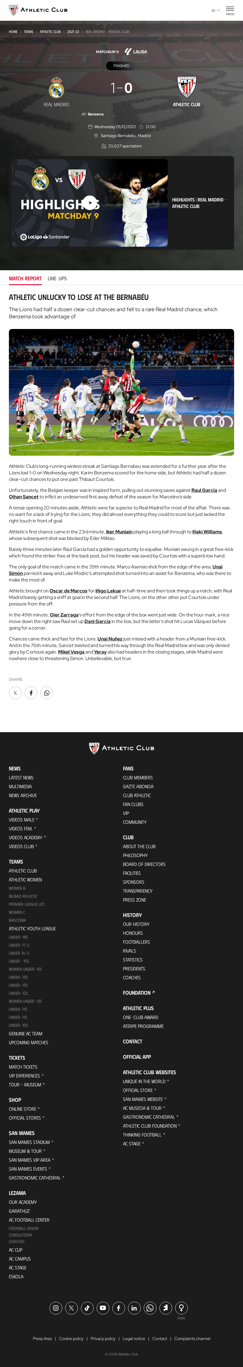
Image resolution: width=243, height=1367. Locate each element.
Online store (22, 1109)
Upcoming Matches (28, 1042)
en (213, 10)
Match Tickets (23, 1066)
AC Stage (17, 1267)
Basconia (17, 920)
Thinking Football (142, 1134)
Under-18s (18, 937)
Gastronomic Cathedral (35, 1177)
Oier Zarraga (64, 615)
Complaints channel (192, 1338)
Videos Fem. (21, 828)
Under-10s (18, 1025)
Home (13, 31)
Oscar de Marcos (68, 591)
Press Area (42, 1338)
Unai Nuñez (109, 639)
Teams (28, 31)
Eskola (16, 1276)
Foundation (137, 992)
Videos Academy (25, 837)
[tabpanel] (121, 496)
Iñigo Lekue (108, 591)
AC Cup (15, 1249)
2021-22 (73, 31)
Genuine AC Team (25, 1033)
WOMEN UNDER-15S (25, 969)
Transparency (138, 891)
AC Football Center (29, 1220)
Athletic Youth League (32, 928)
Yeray (100, 652)
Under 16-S (19, 953)
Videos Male (21, 819)
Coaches (17, 1241)
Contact (132, 1041)
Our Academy (23, 1202)
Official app (137, 1056)
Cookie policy (71, 1338)
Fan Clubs (133, 804)
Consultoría (20, 1234)
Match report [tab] (25, 278)
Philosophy (135, 855)
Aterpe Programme (143, 1026)
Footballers (136, 942)
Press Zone (134, 899)
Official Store (138, 1090)
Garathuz (19, 1211)
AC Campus (20, 1258)
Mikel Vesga (71, 652)
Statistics (133, 959)
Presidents (134, 968)
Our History (136, 924)
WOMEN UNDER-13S (25, 1001)
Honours (133, 933)
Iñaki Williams (207, 532)
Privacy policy (103, 1338)
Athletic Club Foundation (150, 1125)
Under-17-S (19, 945)
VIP (126, 813)
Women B (17, 888)
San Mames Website (143, 1099)
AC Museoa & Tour (142, 1108)
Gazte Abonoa (138, 786)
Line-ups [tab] (57, 278)
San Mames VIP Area (29, 1160)
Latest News (21, 777)
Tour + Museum (25, 1084)
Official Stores (25, 1117)
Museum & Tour (25, 1151)
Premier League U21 (26, 904)
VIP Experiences (24, 1075)
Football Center (24, 1228)
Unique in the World (144, 1081)
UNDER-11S (18, 1009)
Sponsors (133, 882)
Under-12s (18, 993)
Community (135, 822)
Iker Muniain (119, 532)
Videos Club (21, 846)
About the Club (139, 846)
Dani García (97, 621)
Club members (138, 777)
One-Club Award (140, 1017)
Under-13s (18, 977)
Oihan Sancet (24, 497)
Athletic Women (25, 879)
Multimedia (20, 786)
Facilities (132, 873)
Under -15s (19, 961)
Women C (17, 912)
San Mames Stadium (29, 1142)
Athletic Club (50, 31)
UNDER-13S (18, 985)
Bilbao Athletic (23, 896)
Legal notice (134, 1338)
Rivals (129, 950)
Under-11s (18, 1017)
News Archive (23, 795)
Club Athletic (137, 795)
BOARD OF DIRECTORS (144, 864)
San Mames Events (28, 1169)
